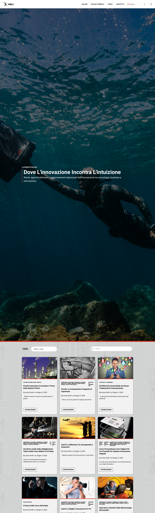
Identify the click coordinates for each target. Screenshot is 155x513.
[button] (151, 4)
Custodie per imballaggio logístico (32, 382)
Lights (50, 443)
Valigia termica (97, 4)
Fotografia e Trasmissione (90, 384)
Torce (110, 4)
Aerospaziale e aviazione (106, 444)
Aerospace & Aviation (101, 444)
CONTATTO (120, 4)
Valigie (84, 4)
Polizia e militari (54, 444)
